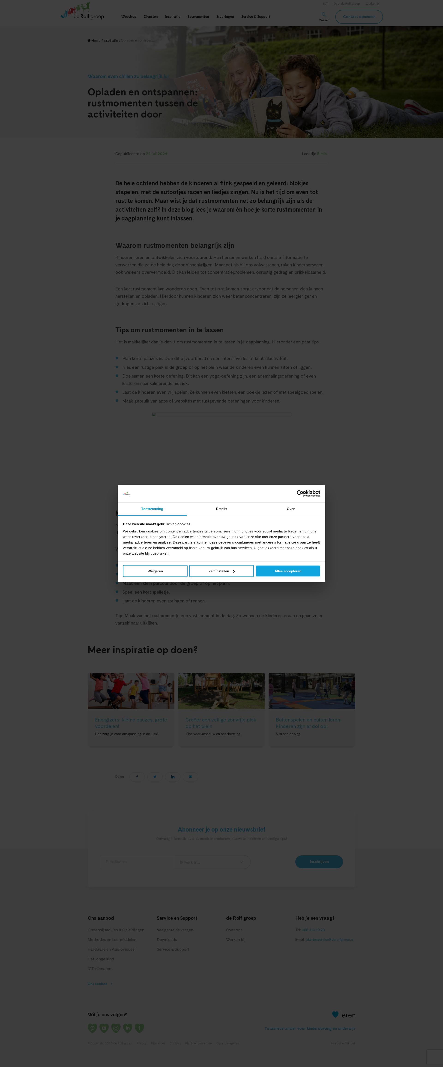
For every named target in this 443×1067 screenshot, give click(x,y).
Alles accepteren (288, 571)
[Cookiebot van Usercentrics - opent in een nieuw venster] (300, 493)
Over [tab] (291, 509)
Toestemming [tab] (152, 509)
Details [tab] (221, 509)
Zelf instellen (219, 571)
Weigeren (155, 571)
